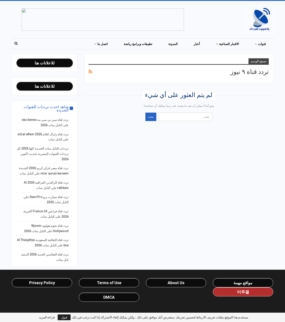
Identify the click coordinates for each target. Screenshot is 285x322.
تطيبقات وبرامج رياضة (138, 44)
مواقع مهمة (243, 282)
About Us (176, 282)
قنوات (262, 44)
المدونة (173, 44)
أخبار (197, 44)
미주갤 (243, 292)
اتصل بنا (103, 44)
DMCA (109, 297)
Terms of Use (109, 282)
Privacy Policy (42, 282)
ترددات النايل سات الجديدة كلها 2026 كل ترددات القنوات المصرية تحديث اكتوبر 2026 (43, 154)
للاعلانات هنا (45, 63)
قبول (64, 317)
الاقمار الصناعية (229, 44)
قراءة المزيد (47, 317)
